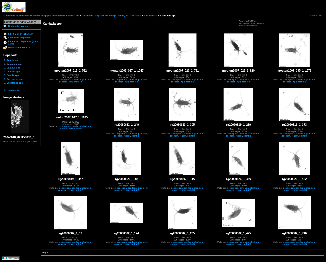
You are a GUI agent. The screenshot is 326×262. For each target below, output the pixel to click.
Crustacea (135, 15)
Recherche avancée (19, 26)
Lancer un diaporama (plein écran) (23, 42)
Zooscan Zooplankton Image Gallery (103, 15)
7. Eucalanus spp (13, 83)
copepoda (66, 79)
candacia (76, 79)
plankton (86, 79)
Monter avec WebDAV (19, 47)
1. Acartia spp (11, 60)
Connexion (316, 15)
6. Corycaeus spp (13, 79)
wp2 (71, 82)
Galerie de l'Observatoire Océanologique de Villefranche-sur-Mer (41, 15)
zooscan (63, 82)
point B (135, 136)
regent (127, 136)
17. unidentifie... (12, 90)
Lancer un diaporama (19, 37)
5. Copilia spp (11, 75)
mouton (78, 82)
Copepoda (150, 15)
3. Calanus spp (12, 67)
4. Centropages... (13, 71)
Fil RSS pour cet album (20, 34)
